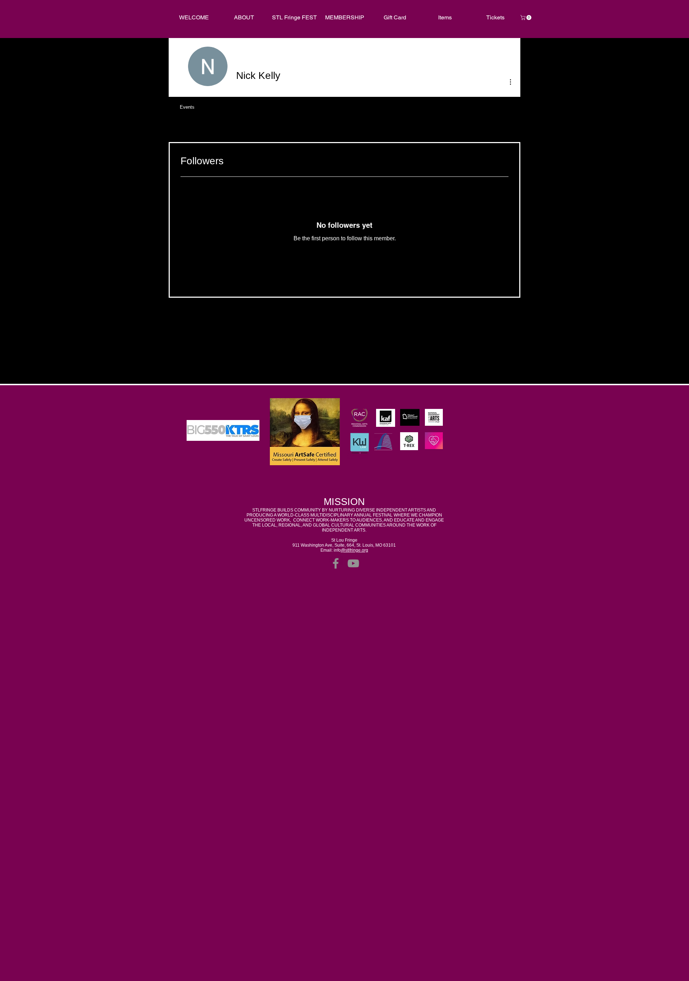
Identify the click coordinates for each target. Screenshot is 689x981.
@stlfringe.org (354, 550)
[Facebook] (336, 563)
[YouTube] (353, 563)
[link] (526, 17)
